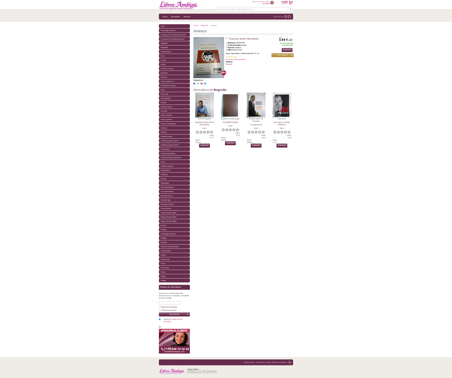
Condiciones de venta (263, 362)
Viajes (163, 276)
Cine (162, 56)
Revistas (164, 242)
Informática (165, 149)
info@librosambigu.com (210, 372)
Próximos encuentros (169, 310)
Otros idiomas (166, 208)
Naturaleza (165, 183)
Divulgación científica (168, 85)
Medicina (164, 174)
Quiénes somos (249, 362)
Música (163, 179)
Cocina (163, 60)
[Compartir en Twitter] (198, 83)
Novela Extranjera (167, 187)
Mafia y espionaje (167, 166)
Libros (164, 16)
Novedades (175, 16)
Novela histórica (167, 196)
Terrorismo (165, 268)
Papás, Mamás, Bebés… (169, 221)
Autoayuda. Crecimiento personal (172, 39)
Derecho (164, 77)
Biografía (164, 43)
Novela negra (166, 200)
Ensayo (163, 102)
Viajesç (163, 280)
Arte (162, 26)
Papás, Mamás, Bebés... (169, 217)
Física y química (166, 119)
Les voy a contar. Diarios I (282, 123)
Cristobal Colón (230, 122)
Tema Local (165, 259)
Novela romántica (167, 204)
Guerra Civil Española (168, 124)
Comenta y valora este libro (236, 59)
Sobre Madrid (166, 251)
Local (163, 162)
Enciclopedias (166, 98)
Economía (164, 94)
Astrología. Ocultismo (168, 30)
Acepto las (173, 320)
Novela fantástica (167, 191)
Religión (164, 238)
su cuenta (265, 3)
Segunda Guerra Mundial (170, 246)
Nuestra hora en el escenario (204, 123)
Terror (163, 263)
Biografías (164, 47)
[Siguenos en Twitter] (289, 16)
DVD (163, 90)
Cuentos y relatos (167, 69)
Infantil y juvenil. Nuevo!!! (170, 145)
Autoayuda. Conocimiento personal (173, 35)
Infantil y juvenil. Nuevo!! (169, 141)
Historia (164, 128)
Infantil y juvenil (166, 136)
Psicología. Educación (168, 234)
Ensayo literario (166, 107)
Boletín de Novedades (169, 307)
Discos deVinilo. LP (167, 81)
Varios (163, 272)
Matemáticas (165, 170)
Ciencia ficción (166, 52)
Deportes (164, 73)
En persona (256, 124)
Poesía (163, 225)
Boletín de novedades (279, 362)
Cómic (163, 64)
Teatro (163, 255)
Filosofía (164, 111)
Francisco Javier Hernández (243, 39)
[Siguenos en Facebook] (285, 16)
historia (164, 132)
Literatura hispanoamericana (171, 158)
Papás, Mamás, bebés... (169, 213)
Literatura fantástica (168, 153)
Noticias (187, 16)
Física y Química (166, 115)
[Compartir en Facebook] (194, 83)
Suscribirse (174, 314)
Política (163, 230)
